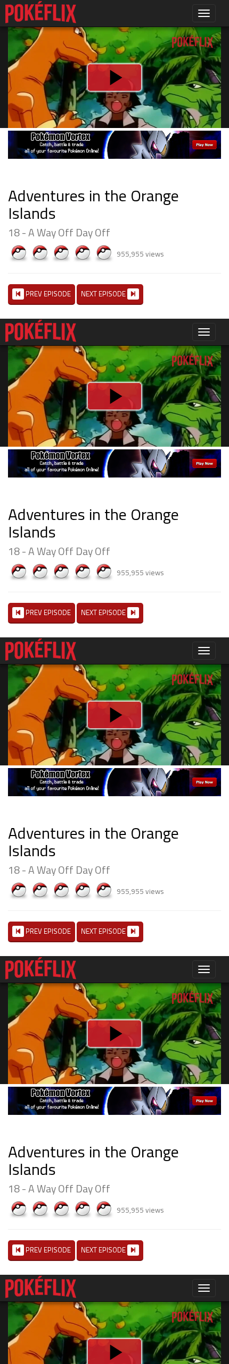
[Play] (114, 682)
